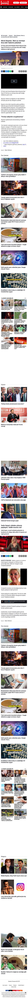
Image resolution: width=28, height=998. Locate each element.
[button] (21, 71)
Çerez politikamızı (12, 995)
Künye (10, 985)
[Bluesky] (6, 71)
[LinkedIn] (8, 71)
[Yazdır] (19, 71)
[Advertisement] (14, 366)
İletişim (15, 985)
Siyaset (10, 35)
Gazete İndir (23, 2)
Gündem (5, 7)
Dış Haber (17, 7)
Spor (22, 7)
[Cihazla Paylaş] (12, 71)
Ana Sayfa (5, 35)
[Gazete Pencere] (4, 2)
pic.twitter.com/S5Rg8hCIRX (10, 142)
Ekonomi (10, 7)
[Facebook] (2, 71)
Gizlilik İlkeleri (21, 985)
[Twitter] (4, 71)
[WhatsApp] (10, 71)
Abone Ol (16, 2)
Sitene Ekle (13, 986)
